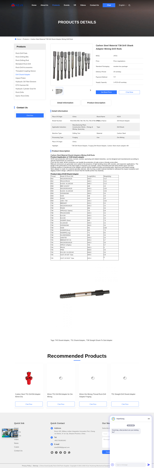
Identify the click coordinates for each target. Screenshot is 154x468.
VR (75, 5)
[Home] (17, 5)
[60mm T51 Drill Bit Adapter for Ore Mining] (61, 378)
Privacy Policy (26, 466)
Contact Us (94, 5)
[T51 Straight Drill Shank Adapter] (125, 378)
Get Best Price (106, 92)
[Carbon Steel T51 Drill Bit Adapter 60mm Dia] (29, 378)
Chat (109, 5)
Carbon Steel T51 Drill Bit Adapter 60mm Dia (27, 395)
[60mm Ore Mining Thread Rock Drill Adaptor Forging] (93, 378)
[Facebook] (60, 453)
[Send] (148, 464)
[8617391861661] (69, 453)
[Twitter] (56, 453)
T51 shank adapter (78, 340)
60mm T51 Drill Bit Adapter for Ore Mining (60, 395)
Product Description (96, 103)
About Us (44, 5)
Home (34, 5)
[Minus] (149, 418)
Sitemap (35, 466)
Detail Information (65, 103)
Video (16, 439)
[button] (18, 383)
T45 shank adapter (62, 340)
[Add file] (112, 464)
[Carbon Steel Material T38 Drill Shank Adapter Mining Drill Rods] (72, 65)
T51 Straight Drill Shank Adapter (123, 394)
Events (66, 5)
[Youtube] (64, 453)
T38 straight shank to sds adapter (99, 340)
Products (56, 5)
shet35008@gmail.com (62, 447)
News (16, 443)
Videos (83, 5)
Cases (16, 447)
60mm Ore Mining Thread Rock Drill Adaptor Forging (92, 395)
